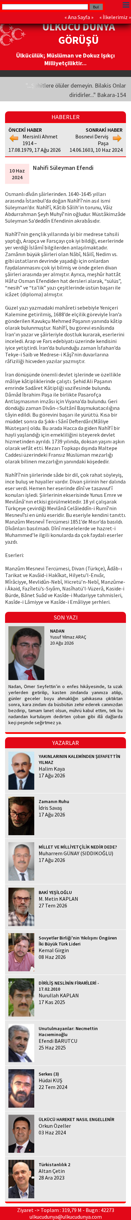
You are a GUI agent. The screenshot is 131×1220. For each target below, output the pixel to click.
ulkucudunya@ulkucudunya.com (66, 1216)
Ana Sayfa (79, 17)
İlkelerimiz (115, 17)
